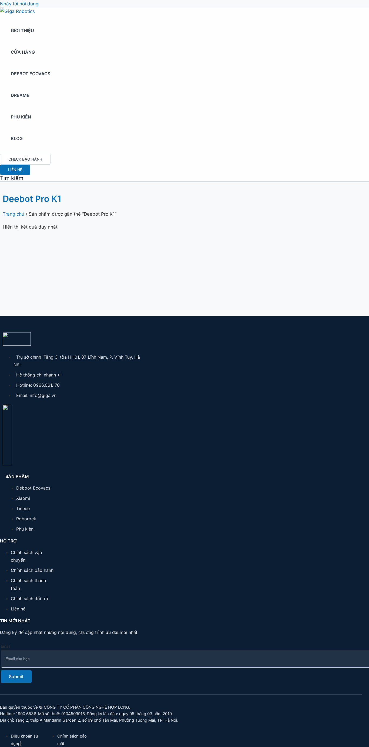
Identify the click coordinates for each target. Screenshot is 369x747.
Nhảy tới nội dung (19, 3)
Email (5, 646)
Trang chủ (13, 214)
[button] (25, 159)
